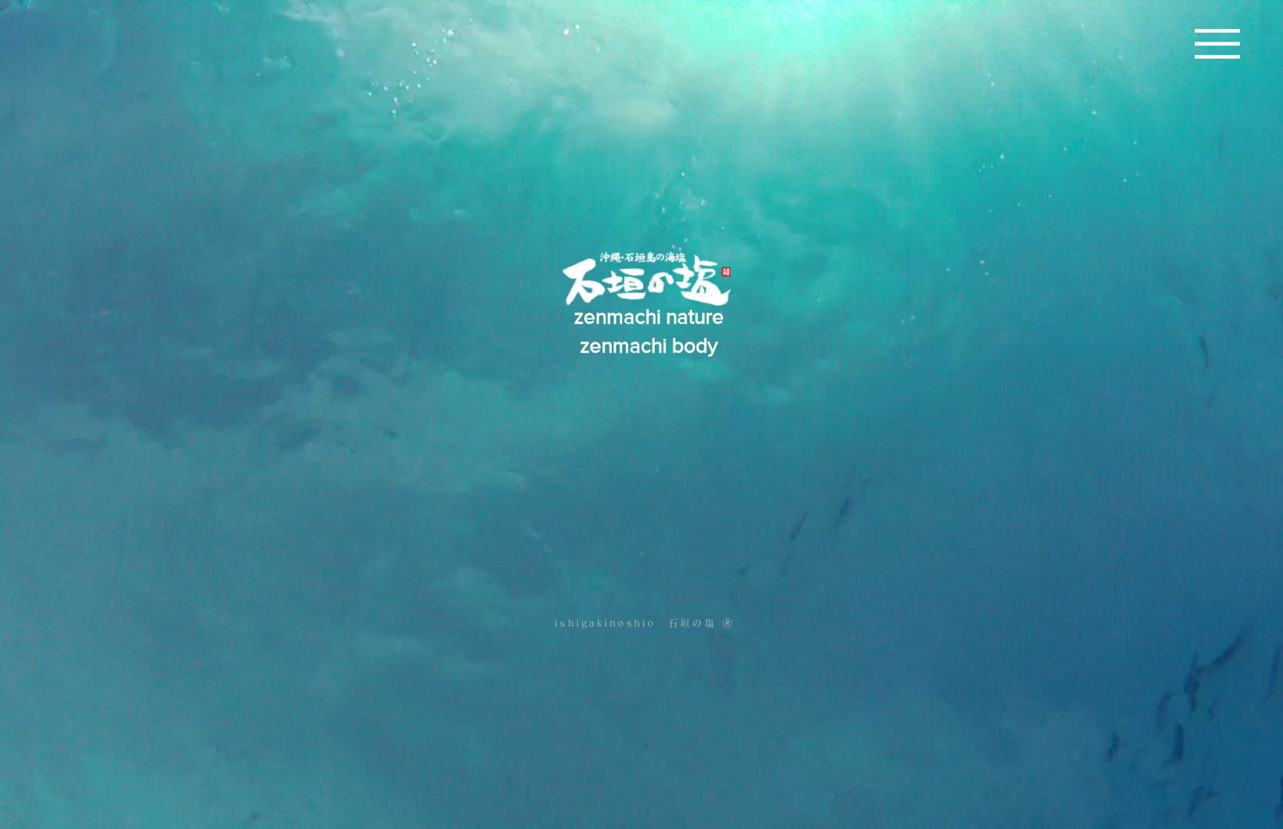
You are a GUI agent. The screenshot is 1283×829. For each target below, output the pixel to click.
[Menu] (1217, 43)
